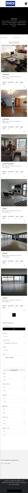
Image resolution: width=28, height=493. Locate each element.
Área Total (6, 428)
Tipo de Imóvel (6, 340)
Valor (4, 373)
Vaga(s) (6, 406)
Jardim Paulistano (8, 164)
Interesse (5, 333)
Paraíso (4, 253)
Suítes (5, 395)
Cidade (4, 347)
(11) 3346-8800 (6, 463)
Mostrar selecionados (14, 42)
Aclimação (5, 74)
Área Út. (6, 417)
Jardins (4, 208)
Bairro (4, 354)
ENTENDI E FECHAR (14, 491)
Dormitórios (7, 384)
